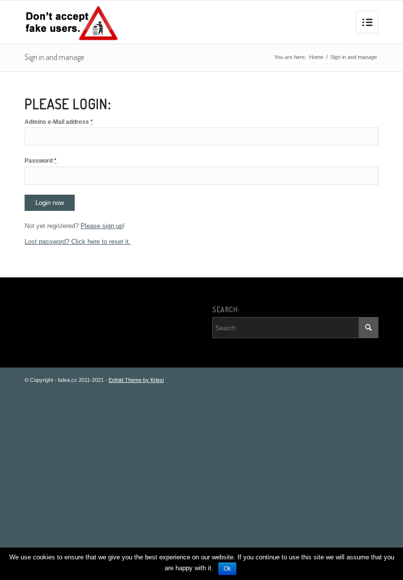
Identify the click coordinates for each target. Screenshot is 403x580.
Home (316, 57)
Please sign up (102, 226)
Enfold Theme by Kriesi (136, 380)
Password (41, 160)
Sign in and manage (54, 57)
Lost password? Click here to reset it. (78, 241)
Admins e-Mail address (59, 121)
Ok (227, 568)
